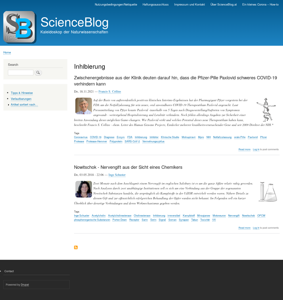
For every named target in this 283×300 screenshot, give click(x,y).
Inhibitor (154, 137)
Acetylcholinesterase (119, 215)
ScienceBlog (74, 21)
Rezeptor (134, 219)
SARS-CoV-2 (132, 141)
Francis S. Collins (110, 91)
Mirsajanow (203, 215)
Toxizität (205, 219)
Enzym (121, 137)
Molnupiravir (189, 137)
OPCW (261, 215)
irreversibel (174, 215)
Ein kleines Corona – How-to (260, 4)
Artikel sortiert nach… (24, 104)
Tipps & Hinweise (22, 93)
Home (7, 52)
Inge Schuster (117, 175)
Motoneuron (219, 215)
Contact (9, 271)
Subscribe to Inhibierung (76, 248)
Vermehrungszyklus (153, 141)
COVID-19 (95, 137)
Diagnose (109, 137)
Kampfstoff (189, 215)
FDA (129, 137)
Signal (162, 219)
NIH (209, 137)
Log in (256, 149)
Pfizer (263, 137)
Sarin (145, 219)
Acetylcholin (98, 215)
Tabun (194, 219)
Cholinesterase (142, 215)
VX (214, 219)
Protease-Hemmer (96, 141)
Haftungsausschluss (156, 4)
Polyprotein (116, 141)
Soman (172, 219)
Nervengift (233, 215)
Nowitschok (248, 215)
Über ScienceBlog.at (223, 4)
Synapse (184, 219)
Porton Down (120, 219)
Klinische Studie (170, 137)
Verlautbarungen (21, 99)
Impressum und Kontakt (189, 4)
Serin (153, 219)
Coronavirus (81, 137)
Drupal (25, 284)
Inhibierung (141, 137)
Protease (79, 141)
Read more (244, 149)
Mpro (201, 137)
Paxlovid (253, 137)
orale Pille (239, 137)
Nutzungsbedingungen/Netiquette (116, 4)
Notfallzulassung (222, 137)
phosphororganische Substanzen (92, 219)
